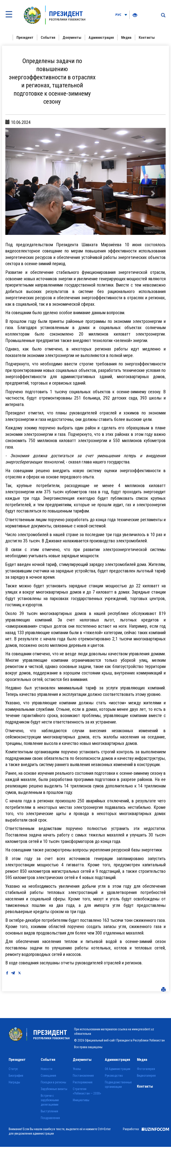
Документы (72, 37)
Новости (46, 1069)
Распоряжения (82, 1082)
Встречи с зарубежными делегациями (50, 1100)
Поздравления (50, 1118)
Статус (13, 1069)
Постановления (83, 1076)
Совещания (48, 1076)
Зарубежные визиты (54, 1089)
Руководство (114, 1076)
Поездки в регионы (53, 1082)
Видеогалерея (146, 1076)
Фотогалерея (146, 1069)
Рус (118, 14)
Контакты (147, 37)
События (48, 37)
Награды (14, 1082)
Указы (77, 1069)
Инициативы (81, 1100)
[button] (17, 181)
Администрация (101, 37)
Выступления (49, 1111)
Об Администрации (117, 1069)
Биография (16, 1076)
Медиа (126, 37)
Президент (24, 37)
